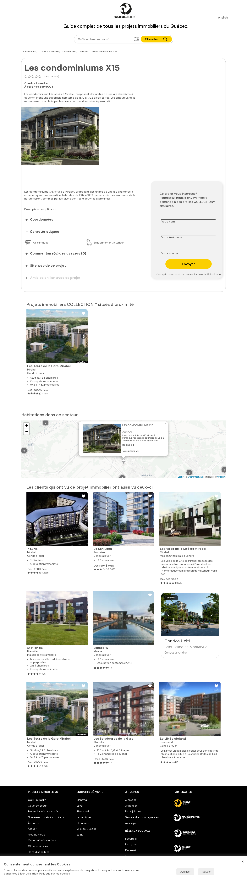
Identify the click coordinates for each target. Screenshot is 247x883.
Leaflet (181, 476)
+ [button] (26, 425)
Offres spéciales (38, 846)
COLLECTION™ (37, 800)
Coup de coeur (37, 805)
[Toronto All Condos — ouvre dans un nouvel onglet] (196, 833)
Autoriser (185, 871)
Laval (80, 805)
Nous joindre (133, 811)
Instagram (131, 844)
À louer (32, 829)
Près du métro (36, 834)
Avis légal (130, 823)
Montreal (82, 800)
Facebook (131, 838)
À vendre (33, 823)
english (223, 17)
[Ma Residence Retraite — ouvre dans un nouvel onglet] (196, 818)
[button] (136, 39)
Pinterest (130, 850)
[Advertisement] (83, 175)
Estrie (80, 834)
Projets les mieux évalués (43, 811)
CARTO (221, 476)
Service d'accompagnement (142, 817)
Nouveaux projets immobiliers (46, 817)
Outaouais (83, 823)
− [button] (26, 431)
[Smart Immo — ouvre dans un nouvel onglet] (196, 848)
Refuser (206, 871)
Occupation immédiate (42, 840)
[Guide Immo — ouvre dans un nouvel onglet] (196, 803)
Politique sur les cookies (54, 873)
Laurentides (84, 817)
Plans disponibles (38, 852)
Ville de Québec (86, 829)
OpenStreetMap (195, 476)
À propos (130, 800)
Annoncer (131, 805)
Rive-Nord (83, 811)
